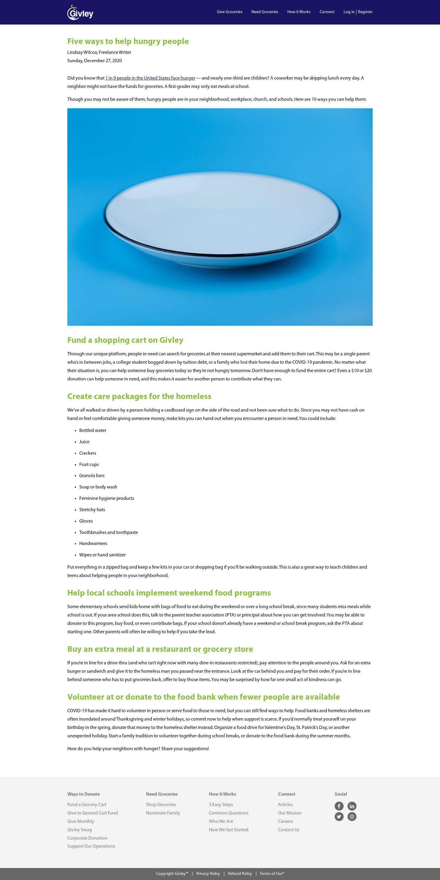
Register (365, 12)
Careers (285, 821)
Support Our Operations (91, 846)
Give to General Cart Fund (92, 813)
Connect (327, 12)
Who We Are (221, 821)
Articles (285, 805)
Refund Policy (240, 874)
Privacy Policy (208, 874)
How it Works (299, 12)
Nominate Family (163, 813)
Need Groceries (264, 12)
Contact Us (288, 830)
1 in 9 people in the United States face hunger (150, 78)
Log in (349, 12)
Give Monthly (80, 821)
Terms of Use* (272, 874)
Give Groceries (229, 12)
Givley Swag (79, 830)
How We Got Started (228, 830)
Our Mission (290, 813)
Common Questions (228, 813)
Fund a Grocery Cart (86, 805)
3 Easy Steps (221, 805)
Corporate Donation (87, 838)
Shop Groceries (161, 805)
